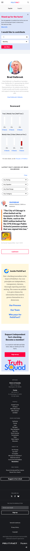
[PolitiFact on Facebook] (15, 496)
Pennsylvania (15, 435)
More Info (4, 27)
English (10, 8)
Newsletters (15, 461)
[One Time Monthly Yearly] (15, 41)
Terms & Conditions (15, 522)
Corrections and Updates (15, 459)
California (15, 421)
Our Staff (15, 451)
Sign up (15, 512)
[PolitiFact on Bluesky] (18, 496)
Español (20, 8)
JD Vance (15, 406)
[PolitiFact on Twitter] (11, 496)
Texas (15, 437)
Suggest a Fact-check (15, 479)
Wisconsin (15, 441)
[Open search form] (28, 2)
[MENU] (3, 2)
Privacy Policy (15, 527)
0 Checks (4, 130)
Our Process (15, 305)
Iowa (15, 425)
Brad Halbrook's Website (15, 97)
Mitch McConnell (15, 408)
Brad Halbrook (14, 202)
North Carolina (15, 433)
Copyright (15, 532)
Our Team (15, 310)
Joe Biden (15, 412)
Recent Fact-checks (15, 472)
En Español (15, 453)
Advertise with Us (15, 457)
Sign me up (15, 354)
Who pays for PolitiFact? (15, 315)
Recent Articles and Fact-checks (15, 470)
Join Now (7, 47)
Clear (25, 175)
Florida (15, 423)
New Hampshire (15, 429)
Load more (15, 252)
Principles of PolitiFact (22, 158)
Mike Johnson (15, 410)
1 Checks (21, 150)
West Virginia (15, 439)
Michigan (15, 427)
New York (15, 431)
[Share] (26, 547)
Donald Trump (15, 404)
